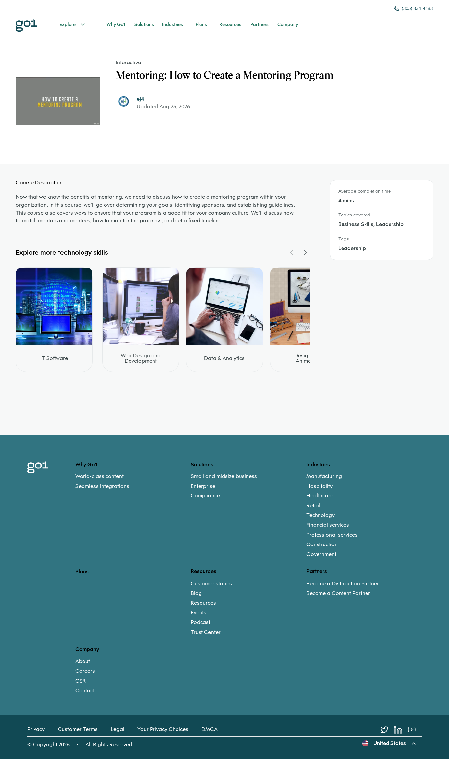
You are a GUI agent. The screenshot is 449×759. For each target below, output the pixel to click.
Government (321, 554)
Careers (85, 671)
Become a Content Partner (338, 593)
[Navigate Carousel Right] (305, 252)
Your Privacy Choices (162, 729)
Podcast (200, 622)
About (82, 661)
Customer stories (211, 583)
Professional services (332, 535)
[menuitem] (133, 481)
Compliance (205, 495)
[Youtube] (415, 730)
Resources (203, 603)
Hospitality (319, 486)
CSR (80, 681)
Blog (196, 593)
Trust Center (206, 632)
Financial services (327, 525)
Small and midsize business (224, 476)
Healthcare (319, 495)
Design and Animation (308, 358)
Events (198, 612)
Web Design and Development (141, 358)
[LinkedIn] (401, 730)
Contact (85, 690)
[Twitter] (387, 730)
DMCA (209, 729)
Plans (82, 571)
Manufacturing (324, 476)
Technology (320, 515)
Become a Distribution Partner (342, 583)
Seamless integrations (102, 486)
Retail (313, 505)
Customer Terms (78, 729)
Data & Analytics (224, 358)
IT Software (54, 358)
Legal (117, 729)
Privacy (36, 729)
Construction (322, 544)
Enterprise (203, 486)
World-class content (99, 476)
